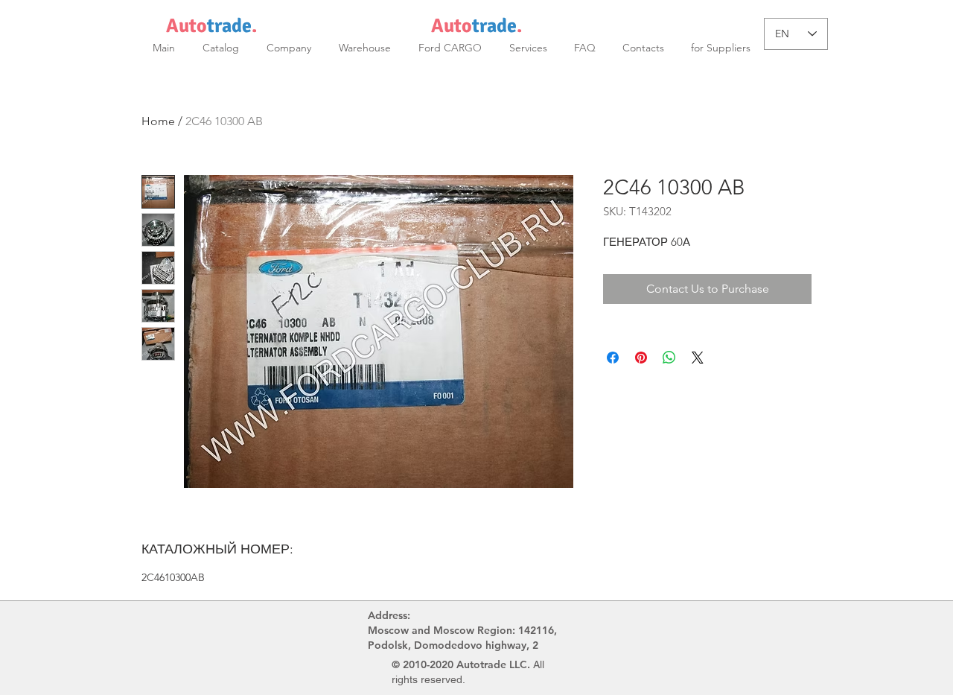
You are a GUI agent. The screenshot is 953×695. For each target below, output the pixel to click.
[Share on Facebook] (613, 357)
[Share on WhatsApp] (669, 357)
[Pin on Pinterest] (641, 357)
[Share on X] (698, 357)
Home (158, 121)
